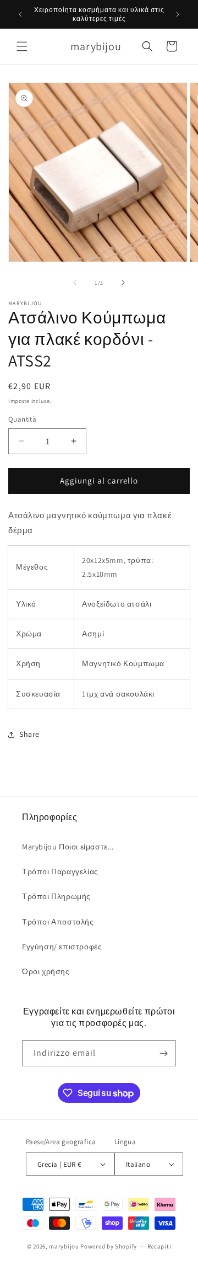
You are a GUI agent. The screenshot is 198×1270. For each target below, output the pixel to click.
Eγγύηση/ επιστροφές (62, 947)
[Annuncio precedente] (20, 14)
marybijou (64, 1246)
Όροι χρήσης (46, 971)
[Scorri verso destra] (123, 282)
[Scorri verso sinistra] (75, 282)
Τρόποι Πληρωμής (56, 896)
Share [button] (29, 734)
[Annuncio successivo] (178, 14)
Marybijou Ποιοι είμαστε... (68, 847)
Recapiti (159, 1246)
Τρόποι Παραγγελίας (60, 871)
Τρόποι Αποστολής (58, 922)
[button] (22, 46)
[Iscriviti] (163, 1053)
